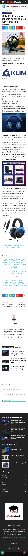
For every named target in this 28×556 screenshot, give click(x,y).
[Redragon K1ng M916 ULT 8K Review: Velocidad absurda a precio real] (5, 368)
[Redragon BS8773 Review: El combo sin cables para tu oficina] (5, 360)
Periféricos (7, 10)
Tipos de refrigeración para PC (18, 463)
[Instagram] (9, 337)
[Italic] (5, 394)
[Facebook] (6, 337)
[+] (22, 394)
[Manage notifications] (24, 552)
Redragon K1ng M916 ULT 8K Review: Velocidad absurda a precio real (18, 368)
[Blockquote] (14, 394)
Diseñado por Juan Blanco (14, 554)
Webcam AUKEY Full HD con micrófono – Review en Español (14, 274)
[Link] (18, 394)
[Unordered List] (12, 394)
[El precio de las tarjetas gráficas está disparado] (5, 450)
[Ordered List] (10, 394)
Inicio (3, 10)
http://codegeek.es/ (14, 325)
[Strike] (9, 394)
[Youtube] (22, 337)
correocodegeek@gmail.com (17, 537)
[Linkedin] (12, 337)
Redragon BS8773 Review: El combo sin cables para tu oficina (18, 360)
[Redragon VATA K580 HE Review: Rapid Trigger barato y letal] (5, 353)
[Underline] (7, 394)
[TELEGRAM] (14, 6)
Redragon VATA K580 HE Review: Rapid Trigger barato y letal (17, 353)
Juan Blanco (6, 24)
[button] (26, 2)
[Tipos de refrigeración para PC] (5, 465)
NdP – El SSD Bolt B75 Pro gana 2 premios (7, 305)
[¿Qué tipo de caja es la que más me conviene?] (5, 457)
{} (19, 394)
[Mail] (15, 337)
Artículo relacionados (7, 347)
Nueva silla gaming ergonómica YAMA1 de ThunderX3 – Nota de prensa (14, 283)
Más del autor (18, 347)
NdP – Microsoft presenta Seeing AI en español (20, 306)
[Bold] (3, 394)
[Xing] (14, 340)
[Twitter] (19, 337)
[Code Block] (16, 394)
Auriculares (14, 10)
